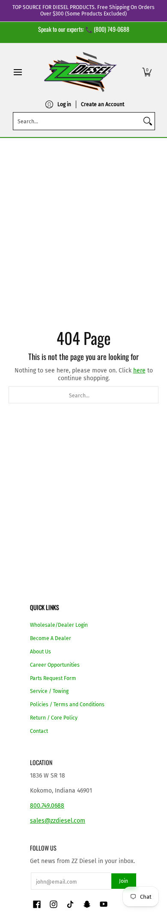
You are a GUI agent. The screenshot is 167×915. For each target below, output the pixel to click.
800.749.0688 (47, 805)
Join (123, 881)
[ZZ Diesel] (80, 72)
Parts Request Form (53, 678)
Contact (39, 731)
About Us (40, 652)
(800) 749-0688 (111, 29)
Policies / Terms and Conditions (67, 705)
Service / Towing (49, 691)
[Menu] (17, 72)
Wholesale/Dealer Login (59, 625)
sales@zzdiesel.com (57, 820)
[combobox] (77, 121)
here (139, 370)
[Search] (148, 121)
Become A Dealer (50, 638)
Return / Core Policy (54, 718)
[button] (147, 72)
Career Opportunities (55, 665)
